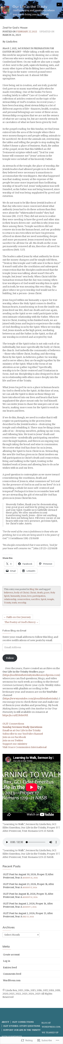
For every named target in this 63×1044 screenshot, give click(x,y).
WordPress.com (11, 980)
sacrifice (35, 599)
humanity (15, 596)
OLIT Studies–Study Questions (21, 1026)
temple (50, 599)
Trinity (7, 602)
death (40, 592)
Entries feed (10, 967)
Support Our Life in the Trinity (21, 1030)
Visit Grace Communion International (25, 747)
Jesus (23, 596)
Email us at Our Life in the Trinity (22, 730)
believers (8, 592)
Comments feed (12, 974)
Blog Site (34, 589)
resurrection (23, 599)
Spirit (43, 599)
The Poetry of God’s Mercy (20, 622)
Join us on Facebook (14, 737)
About (5, 1022)
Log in (6, 961)
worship (22, 602)
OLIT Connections (13, 723)
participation (39, 596)
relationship (10, 599)
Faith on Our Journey (18, 617)
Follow (10, 658)
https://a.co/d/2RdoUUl (15, 715)
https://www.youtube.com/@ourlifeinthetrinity (30, 698)
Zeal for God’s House (15, 27)
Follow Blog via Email (14, 630)
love (29, 596)
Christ (33, 592)
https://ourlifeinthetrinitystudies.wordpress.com (31, 675)
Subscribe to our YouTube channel (23, 733)
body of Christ (21, 592)
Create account (11, 954)
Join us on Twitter (13, 740)
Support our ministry (15, 743)
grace (46, 592)
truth (14, 602)
